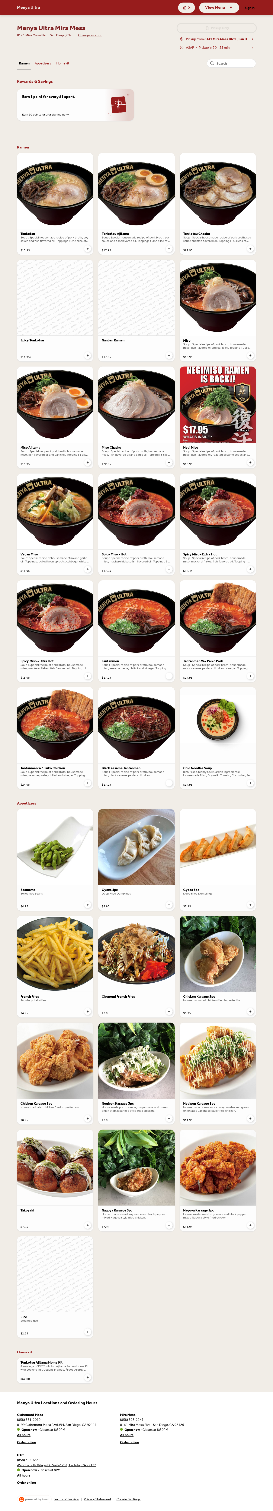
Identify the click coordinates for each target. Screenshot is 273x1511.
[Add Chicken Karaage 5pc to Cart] (87, 1118)
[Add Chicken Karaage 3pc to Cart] (250, 1011)
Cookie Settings (128, 1499)
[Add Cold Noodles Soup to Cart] (250, 783)
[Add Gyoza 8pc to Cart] (250, 904)
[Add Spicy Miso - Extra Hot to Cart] (250, 569)
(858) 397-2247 (132, 1419)
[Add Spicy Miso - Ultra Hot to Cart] (87, 676)
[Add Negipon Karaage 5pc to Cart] (250, 1118)
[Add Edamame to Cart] (87, 904)
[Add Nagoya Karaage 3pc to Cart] (169, 1225)
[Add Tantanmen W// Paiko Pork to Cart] (250, 676)
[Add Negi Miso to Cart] (250, 462)
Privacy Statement (97, 1499)
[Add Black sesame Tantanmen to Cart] (169, 783)
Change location (90, 35)
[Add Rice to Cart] (87, 1331)
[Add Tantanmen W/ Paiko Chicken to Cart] (87, 783)
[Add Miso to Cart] (250, 355)
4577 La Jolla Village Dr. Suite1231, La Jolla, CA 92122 (56, 1465)
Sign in (250, 8)
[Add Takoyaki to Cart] (87, 1225)
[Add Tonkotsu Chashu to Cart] (250, 248)
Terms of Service (66, 1499)
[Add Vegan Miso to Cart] (87, 569)
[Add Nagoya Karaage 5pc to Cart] (250, 1225)
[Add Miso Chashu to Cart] (169, 462)
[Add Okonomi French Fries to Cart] (169, 1011)
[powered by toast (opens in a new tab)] (34, 1499)
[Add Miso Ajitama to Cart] (87, 462)
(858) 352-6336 (29, 1460)
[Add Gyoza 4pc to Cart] (169, 904)
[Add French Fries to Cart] (87, 1011)
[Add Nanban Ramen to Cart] (169, 355)
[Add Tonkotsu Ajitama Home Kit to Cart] (87, 1377)
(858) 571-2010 (29, 1419)
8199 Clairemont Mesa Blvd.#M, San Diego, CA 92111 (57, 1425)
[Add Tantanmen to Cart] (169, 676)
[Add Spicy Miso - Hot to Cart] (169, 569)
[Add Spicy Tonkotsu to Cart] (87, 355)
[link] (24, 63)
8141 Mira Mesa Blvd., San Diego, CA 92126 (152, 1425)
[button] (219, 8)
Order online (26, 1442)
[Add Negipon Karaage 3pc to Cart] (169, 1118)
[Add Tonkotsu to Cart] (87, 248)
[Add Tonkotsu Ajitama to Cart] (169, 248)
